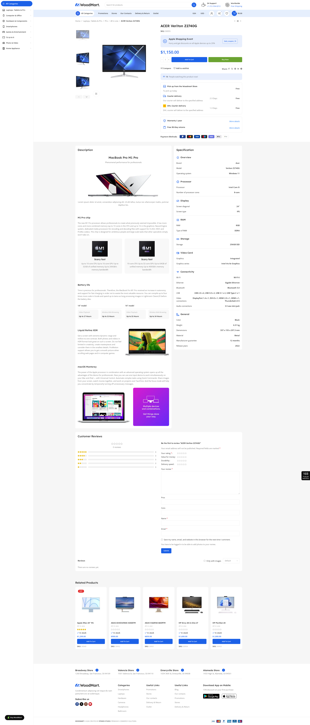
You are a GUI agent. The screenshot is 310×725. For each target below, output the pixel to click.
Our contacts (151, 698)
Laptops (121, 694)
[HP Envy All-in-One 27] (192, 605)
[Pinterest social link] (235, 68)
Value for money (168, 457)
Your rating (166, 453)
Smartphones (123, 689)
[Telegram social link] (241, 68)
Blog (176, 689)
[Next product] (240, 21)
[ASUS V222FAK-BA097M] (159, 605)
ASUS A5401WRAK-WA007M (123, 623)
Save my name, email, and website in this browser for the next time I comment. (197, 539)
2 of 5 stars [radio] (180, 453)
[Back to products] (237, 21)
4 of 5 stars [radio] (184, 453)
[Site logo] (87, 4)
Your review (167, 469)
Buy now (225, 59)
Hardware (122, 698)
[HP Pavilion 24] (226, 605)
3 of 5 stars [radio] (182, 453)
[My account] (211, 13)
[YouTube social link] (90, 704)
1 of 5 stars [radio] (178, 453)
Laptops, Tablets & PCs (92, 21)
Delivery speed (167, 464)
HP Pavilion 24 (219, 623)
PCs (106, 21)
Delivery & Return (153, 702)
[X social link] (232, 68)
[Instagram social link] (86, 704)
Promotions (151, 689)
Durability (165, 461)
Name (164, 518)
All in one (114, 21)
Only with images (213, 561)
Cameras (121, 702)
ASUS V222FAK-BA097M (155, 623)
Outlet (149, 707)
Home (77, 21)
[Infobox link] (86, 670)
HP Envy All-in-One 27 (188, 623)
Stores (149, 694)
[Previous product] (234, 21)
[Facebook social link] (229, 68)
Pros (163, 497)
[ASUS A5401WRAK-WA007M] (125, 605)
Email (164, 529)
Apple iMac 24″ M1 (85, 623)
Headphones (123, 707)
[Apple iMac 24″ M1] (91, 605)
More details (234, 121)
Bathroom (122, 711)
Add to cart (189, 59)
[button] (78, 97)
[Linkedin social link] (238, 68)
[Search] (194, 5)
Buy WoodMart (16, 717)
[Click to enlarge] (96, 94)
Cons (163, 508)
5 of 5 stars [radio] (186, 453)
